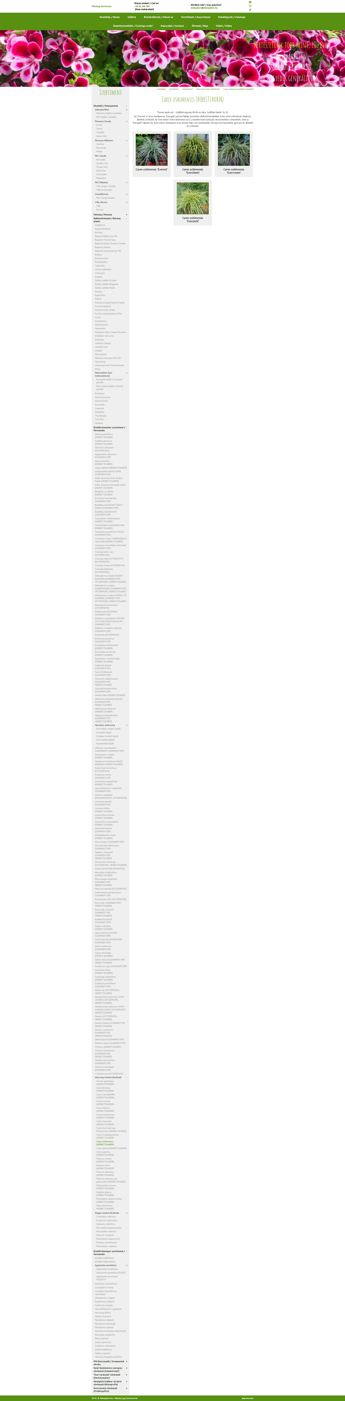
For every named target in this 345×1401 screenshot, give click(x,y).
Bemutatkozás (158, 17)
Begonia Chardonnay (105, 240)
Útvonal (200, 25)
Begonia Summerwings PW (108, 251)
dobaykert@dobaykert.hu (204, 8)
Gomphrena (100, 321)
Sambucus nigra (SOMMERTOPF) (111, 966)
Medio (99, 151)
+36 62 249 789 (141, 6)
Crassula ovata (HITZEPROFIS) (110, 565)
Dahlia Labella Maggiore (106, 284)
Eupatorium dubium (104, 1301)
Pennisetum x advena (106, 1246)
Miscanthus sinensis (106, 1231)
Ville (98, 206)
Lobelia (98, 350)
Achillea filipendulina (105, 1261)
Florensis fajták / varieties (108, 113)
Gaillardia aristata (104, 1305)
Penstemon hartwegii (105, 1324)
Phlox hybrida (101, 1338)
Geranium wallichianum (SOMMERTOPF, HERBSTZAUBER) (106, 682)
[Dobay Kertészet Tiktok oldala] (251, 10)
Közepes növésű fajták (107, 736)
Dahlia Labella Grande (105, 280)
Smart (99, 125)
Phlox (97, 369)
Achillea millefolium (104, 1258)
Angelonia (100, 225)
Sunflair (100, 144)
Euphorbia (100, 295)
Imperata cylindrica (105, 1224)
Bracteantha (101, 262)
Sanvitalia (100, 404)
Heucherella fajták (105, 743)
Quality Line (102, 163)
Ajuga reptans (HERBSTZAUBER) (111, 468)
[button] (169, 82)
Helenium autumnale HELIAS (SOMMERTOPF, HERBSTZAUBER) (109, 702)
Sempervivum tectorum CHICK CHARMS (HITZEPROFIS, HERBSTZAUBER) (109, 1000)
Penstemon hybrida (104, 1327)
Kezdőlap (110, 17)
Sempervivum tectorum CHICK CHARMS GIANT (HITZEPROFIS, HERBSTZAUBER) (110, 1009)
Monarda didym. (103, 1312)
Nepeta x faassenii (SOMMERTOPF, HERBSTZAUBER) (104, 855)
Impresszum (247, 1398)
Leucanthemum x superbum (108, 1309)
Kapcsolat (172, 25)
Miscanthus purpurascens (108, 1228)
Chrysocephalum (103, 269)
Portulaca (99, 393)
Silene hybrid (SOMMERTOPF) (109, 1039)
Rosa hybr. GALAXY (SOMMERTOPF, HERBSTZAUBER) (104, 912)
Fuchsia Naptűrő (103, 306)
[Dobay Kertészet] (108, 6)
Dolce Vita (101, 136)
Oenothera (100, 361)
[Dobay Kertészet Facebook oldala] (251, 2)
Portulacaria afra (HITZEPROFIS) (111, 899)
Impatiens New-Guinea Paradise (110, 332)
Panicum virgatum (105, 1235)
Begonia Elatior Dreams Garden (110, 243)
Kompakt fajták (103, 732)
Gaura (98, 317)
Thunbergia (100, 416)
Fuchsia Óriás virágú (105, 310)
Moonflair (101, 148)
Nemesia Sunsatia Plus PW (108, 358)
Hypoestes (100, 328)
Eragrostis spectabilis (106, 1220)
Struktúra (99, 412)
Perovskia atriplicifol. (105, 1335)
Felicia (98, 299)
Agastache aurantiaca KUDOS (110, 1272)
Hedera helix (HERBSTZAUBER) (110, 695)
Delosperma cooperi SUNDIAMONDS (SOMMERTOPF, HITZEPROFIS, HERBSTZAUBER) (111, 588)
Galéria (132, 17)
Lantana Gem (101, 347)
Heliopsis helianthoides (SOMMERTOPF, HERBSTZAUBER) (106, 718)
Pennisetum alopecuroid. (108, 1239)
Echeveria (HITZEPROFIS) (107, 635)
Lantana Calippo (103, 343)
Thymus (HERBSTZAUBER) (108, 1047)
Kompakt (100, 159)
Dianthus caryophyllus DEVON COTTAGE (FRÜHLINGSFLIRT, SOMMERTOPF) (110, 621)
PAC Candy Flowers (105, 198)
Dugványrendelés (133, 25)
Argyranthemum (103, 229)
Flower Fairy (102, 167)
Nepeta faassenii (103, 1316)
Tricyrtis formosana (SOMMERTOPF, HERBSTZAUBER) (105, 1053)
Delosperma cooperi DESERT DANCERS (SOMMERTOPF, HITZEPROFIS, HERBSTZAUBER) (110, 579)
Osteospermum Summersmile (109, 365)
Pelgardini (101, 178)
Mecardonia (101, 354)
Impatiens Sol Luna (104, 336)
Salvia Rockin (101, 401)
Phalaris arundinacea (106, 1242)
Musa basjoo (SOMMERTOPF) (109, 842)
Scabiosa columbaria (105, 1346)
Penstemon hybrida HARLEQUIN (110, 1331)
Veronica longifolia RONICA (108, 1357)
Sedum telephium (103, 1349)
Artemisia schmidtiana (106, 1284)
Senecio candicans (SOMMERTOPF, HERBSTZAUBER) (104, 1033)
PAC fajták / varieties (106, 117)
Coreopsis (100, 273)
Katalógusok (231, 17)
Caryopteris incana (104, 1287)
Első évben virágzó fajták (108, 729)
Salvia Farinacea (103, 397)
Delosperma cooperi (105, 1298)
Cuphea (98, 277)
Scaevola (99, 408)
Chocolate (101, 174)
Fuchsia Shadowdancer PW (108, 313)
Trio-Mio (99, 419)
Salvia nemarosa (103, 1342)
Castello (100, 132)
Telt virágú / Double (105, 186)
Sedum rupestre (102, 1353)
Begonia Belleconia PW (106, 236)
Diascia (98, 291)
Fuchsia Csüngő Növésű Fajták (109, 302)
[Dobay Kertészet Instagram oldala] (251, 6)
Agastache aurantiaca (107, 1269)
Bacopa (98, 232)
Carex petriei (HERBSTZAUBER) (111, 1148)
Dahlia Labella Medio (105, 288)
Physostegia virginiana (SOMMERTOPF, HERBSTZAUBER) (106, 882)
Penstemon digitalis (104, 1320)
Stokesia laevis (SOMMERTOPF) (110, 1043)
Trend (99, 129)
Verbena (99, 423)
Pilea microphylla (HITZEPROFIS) (111, 889)
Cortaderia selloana (106, 1216)
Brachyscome (101, 258)
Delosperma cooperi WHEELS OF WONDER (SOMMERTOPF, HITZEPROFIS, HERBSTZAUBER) (111, 598)
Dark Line (100, 170)
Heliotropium (101, 325)
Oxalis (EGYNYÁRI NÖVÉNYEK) (110, 868)
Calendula (100, 265)
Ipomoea (99, 339)
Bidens (98, 254)
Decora (99, 209)
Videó (224, 25)
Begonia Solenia (103, 247)
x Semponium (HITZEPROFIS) (109, 1073)
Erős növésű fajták (105, 740)
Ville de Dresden (104, 190)
